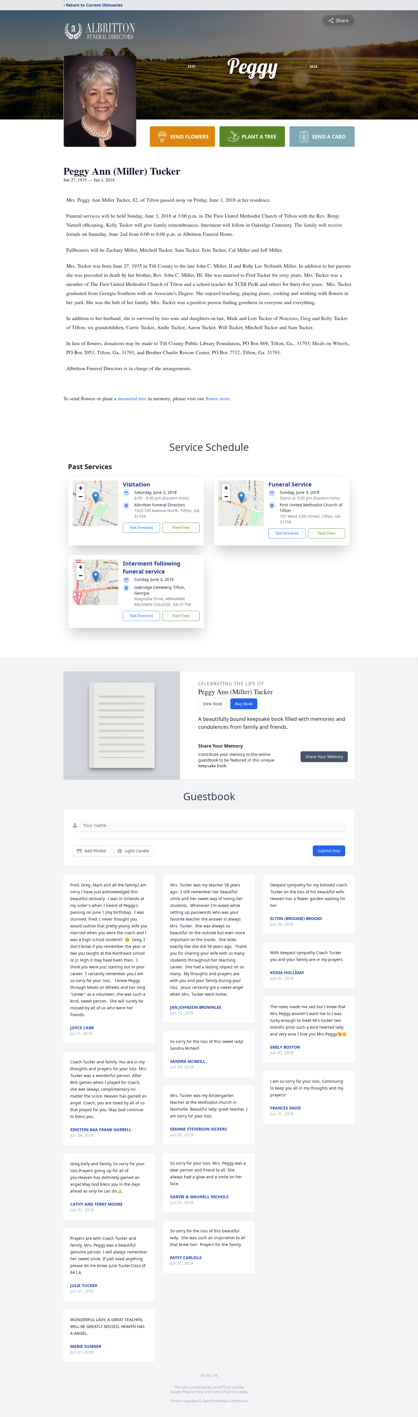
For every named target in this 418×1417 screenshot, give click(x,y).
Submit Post (329, 850)
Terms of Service (224, 1391)
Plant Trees (181, 527)
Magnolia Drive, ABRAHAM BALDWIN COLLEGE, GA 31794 (162, 601)
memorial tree (132, 398)
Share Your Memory (324, 756)
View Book (212, 703)
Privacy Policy (193, 1391)
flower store (217, 398)
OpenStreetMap (215, 1401)
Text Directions (141, 527)
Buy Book (244, 703)
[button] (95, 497)
